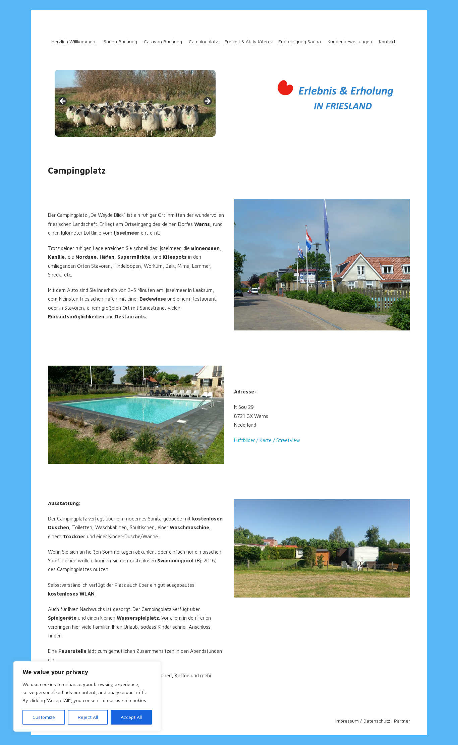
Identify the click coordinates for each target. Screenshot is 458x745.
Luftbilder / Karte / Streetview (267, 440)
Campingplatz (203, 41)
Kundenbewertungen (350, 41)
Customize (44, 717)
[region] (87, 696)
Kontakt (387, 41)
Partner (402, 721)
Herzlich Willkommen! (74, 41)
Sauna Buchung (120, 41)
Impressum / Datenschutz (362, 721)
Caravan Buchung (163, 41)
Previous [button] (63, 102)
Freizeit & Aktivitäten (247, 41)
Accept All (131, 717)
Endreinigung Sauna (299, 41)
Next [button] (207, 102)
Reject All (88, 717)
